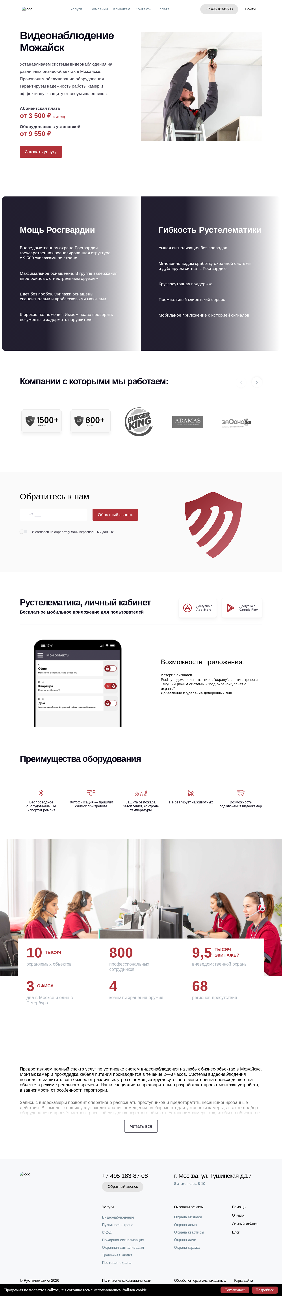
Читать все (141, 1126)
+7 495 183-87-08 (219, 9)
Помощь (238, 1207)
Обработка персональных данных (200, 1280)
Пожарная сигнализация (123, 1240)
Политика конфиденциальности (126, 1280)
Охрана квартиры (189, 1232)
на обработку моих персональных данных (82, 532)
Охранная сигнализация (123, 1247)
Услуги (76, 9)
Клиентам (121, 9)
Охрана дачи (185, 1240)
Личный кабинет (245, 1224)
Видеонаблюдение (118, 1217)
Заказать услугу (41, 151)
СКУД (107, 1232)
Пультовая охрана (117, 1225)
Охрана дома (185, 1225)
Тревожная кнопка (117, 1255)
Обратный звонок (115, 514)
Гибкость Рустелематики (210, 230)
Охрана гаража (187, 1247)
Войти (250, 9)
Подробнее (265, 1290)
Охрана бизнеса (188, 1217)
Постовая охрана (116, 1263)
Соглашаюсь (234, 1290)
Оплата (163, 9)
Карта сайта (243, 1280)
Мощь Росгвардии (57, 230)
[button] (257, 382)
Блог (235, 1232)
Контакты (143, 9)
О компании (97, 9)
